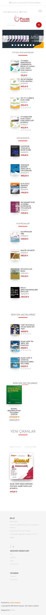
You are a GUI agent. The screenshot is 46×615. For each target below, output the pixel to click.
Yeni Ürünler (14, 564)
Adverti (12, 610)
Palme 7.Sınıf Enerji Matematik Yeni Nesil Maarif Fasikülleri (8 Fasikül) (21, 486)
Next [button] (30, 447)
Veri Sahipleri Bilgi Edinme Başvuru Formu (23, 534)
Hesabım (13, 576)
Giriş (6, 12)
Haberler (13, 557)
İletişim (12, 537)
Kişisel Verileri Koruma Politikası (20, 531)
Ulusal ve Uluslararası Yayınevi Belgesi (25, 3)
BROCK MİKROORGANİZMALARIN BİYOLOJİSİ (29, 289)
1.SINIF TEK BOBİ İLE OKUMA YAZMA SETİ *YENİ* (27, 327)
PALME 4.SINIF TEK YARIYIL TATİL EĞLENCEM (27, 343)
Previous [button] (15, 447)
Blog (11, 561)
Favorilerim (13, 579)
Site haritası (13, 521)
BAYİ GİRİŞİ (24, 12)
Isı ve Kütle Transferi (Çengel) (25, 185)
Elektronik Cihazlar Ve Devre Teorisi (26, 148)
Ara (11, 554)
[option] (23, 476)
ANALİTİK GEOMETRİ (27, 250)
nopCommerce (15, 602)
